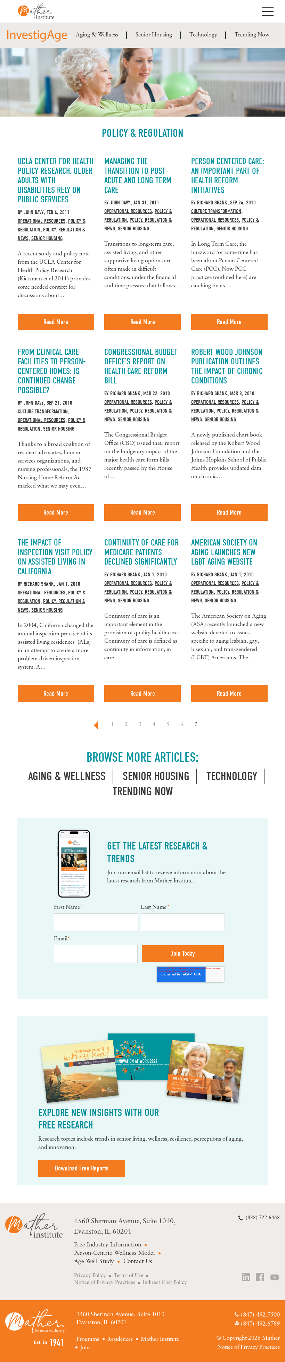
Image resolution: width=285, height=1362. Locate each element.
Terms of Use (128, 1275)
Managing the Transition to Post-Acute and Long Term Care (137, 175)
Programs (87, 1339)
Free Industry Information (107, 1245)
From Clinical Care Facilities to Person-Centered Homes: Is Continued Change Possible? (52, 371)
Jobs (85, 1348)
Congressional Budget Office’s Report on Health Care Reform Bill (141, 366)
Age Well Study (94, 1261)
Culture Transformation (216, 211)
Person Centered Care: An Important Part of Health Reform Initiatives (227, 175)
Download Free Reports (81, 1168)
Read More (55, 322)
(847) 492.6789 (260, 1324)
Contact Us (137, 1261)
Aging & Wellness (97, 35)
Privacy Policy (90, 1275)
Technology (203, 35)
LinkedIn (246, 1278)
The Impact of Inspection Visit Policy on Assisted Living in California (55, 557)
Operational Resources (41, 221)
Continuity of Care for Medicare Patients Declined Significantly (141, 552)
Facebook (261, 1278)
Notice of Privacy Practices (104, 1282)
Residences (120, 1339)
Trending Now (252, 35)
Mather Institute (41, 11)
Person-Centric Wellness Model (114, 1253)
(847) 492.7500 (260, 1315)
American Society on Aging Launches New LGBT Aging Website (224, 552)
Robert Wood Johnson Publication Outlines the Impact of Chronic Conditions (227, 366)
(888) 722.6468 (263, 1217)
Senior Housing (154, 35)
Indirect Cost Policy (165, 1282)
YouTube (275, 1278)
